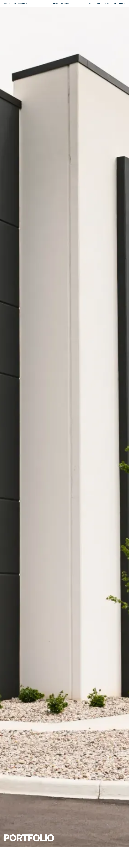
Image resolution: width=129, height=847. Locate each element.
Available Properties (21, 3)
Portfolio (7, 3)
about (91, 3)
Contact (107, 3)
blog (98, 3)
